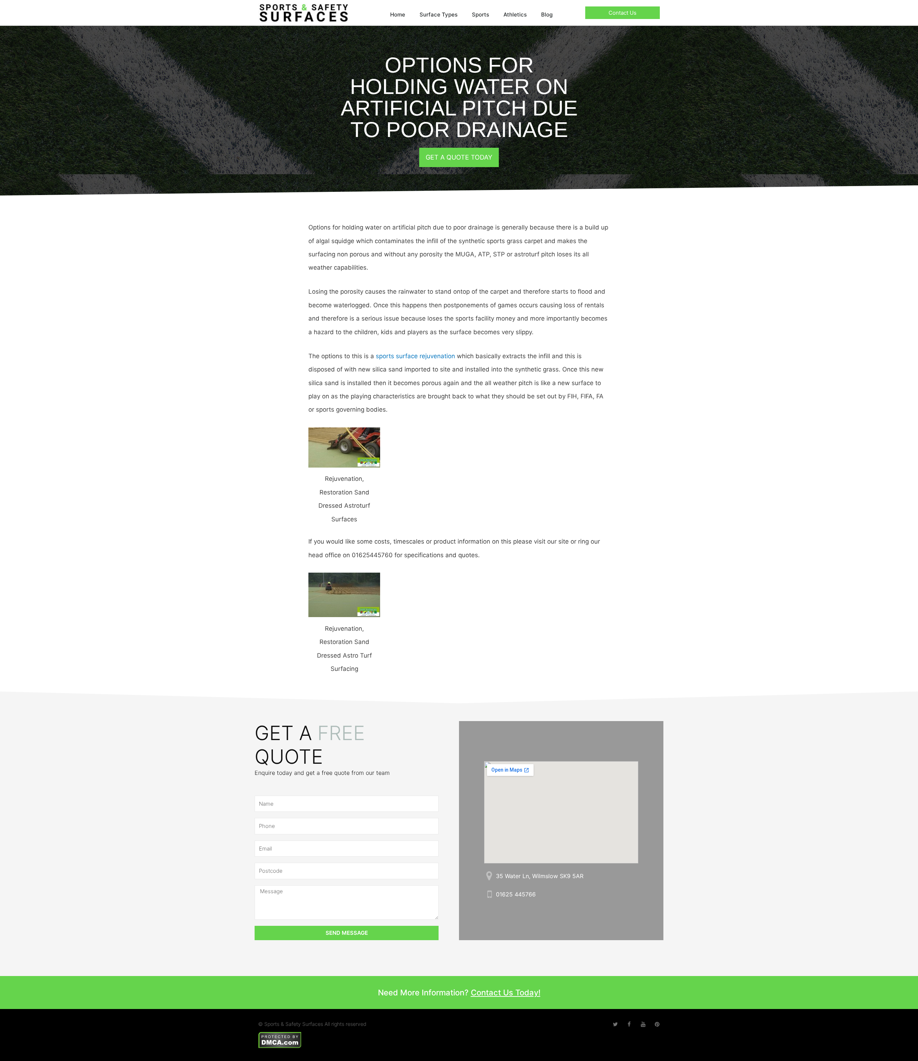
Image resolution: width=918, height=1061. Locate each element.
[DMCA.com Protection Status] (280, 1039)
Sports (480, 14)
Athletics (515, 14)
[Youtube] (643, 1024)
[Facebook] (629, 1024)
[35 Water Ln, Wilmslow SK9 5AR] (489, 876)
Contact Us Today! (505, 992)
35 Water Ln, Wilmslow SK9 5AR (539, 876)
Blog (547, 14)
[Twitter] (615, 1024)
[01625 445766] (489, 894)
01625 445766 (516, 894)
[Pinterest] (657, 1024)
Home (397, 14)
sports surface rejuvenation (415, 356)
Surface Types (439, 14)
